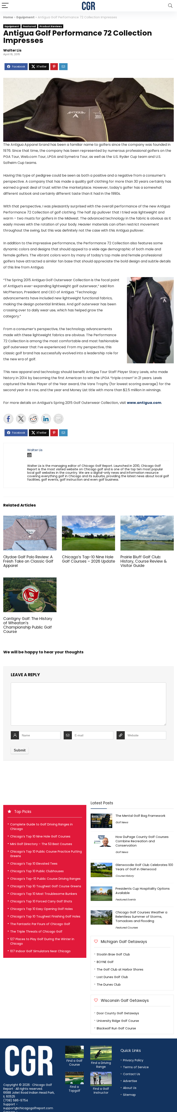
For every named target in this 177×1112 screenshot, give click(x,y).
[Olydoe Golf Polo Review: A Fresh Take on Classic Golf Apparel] (30, 518)
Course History (124, 876)
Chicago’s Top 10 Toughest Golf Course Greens (45, 886)
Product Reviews (51, 26)
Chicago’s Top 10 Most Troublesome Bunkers (43, 894)
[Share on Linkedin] (46, 419)
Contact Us (131, 1074)
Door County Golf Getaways (118, 1013)
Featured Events (125, 899)
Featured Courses (126, 927)
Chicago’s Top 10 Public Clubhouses (37, 871)
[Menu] (5, 5)
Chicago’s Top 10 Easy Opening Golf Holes (41, 909)
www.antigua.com (144, 402)
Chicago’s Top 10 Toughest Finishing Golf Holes (45, 916)
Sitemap (129, 1095)
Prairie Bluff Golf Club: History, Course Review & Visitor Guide (143, 561)
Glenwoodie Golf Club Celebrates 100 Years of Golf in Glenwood (144, 867)
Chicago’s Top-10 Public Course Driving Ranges (45, 879)
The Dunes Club (109, 984)
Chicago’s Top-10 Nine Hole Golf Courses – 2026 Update (88, 559)
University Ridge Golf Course (118, 1021)
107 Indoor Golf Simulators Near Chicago (40, 951)
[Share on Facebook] (8, 419)
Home (8, 17)
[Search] (170, 5)
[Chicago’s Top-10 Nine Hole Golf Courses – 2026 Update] (88, 518)
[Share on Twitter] (21, 419)
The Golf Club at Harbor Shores (120, 969)
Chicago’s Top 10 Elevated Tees (33, 863)
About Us (129, 1088)
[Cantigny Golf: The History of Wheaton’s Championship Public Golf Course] (30, 580)
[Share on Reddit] (33, 419)
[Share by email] (58, 419)
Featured (29, 26)
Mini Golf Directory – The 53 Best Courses (41, 844)
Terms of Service (136, 1067)
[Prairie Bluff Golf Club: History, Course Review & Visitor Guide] (147, 518)
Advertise (130, 1081)
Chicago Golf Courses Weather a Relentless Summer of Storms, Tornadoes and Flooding (141, 916)
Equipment (25, 17)
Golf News (121, 822)
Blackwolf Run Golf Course (116, 1028)
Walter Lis (12, 50)
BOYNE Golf (105, 962)
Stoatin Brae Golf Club (113, 954)
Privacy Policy (133, 1060)
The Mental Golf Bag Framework (140, 816)
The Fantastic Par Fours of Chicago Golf (40, 924)
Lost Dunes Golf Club (112, 977)
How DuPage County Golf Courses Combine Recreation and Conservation (142, 841)
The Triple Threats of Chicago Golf (36, 931)
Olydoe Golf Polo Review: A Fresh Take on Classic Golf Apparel (28, 561)
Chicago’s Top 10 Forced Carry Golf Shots (41, 901)
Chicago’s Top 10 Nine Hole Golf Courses (40, 836)
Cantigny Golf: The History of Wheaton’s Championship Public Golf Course (27, 625)
